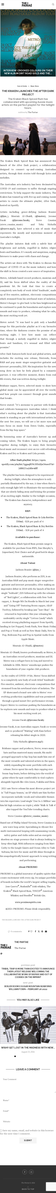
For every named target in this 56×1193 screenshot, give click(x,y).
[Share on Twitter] (39, 931)
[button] (3, 42)
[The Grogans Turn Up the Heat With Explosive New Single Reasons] (28, 43)
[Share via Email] (46, 931)
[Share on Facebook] (35, 931)
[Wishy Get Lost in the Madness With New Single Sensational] (28, 1025)
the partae (33, 112)
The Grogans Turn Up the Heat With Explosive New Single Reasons (28, 72)
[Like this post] (31, 931)
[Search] (53, 4)
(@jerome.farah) (20, 220)
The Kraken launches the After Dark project (21, 920)
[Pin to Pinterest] (42, 931)
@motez (40, 216)
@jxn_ (4, 216)
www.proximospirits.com (28, 902)
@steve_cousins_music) (36, 816)
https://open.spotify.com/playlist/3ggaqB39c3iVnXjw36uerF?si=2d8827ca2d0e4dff (28, 464)
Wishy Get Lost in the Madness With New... (28, 1047)
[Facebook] (24, 1172)
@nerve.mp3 (8, 228)
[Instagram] (31, 1172)
